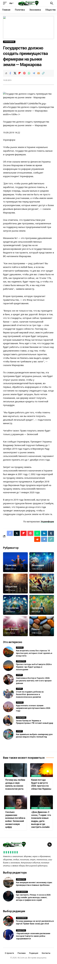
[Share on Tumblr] (51, 533)
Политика (10, 565)
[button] (5, 3)
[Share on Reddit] (37, 539)
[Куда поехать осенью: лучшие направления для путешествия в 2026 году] (8, 706)
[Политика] (15, 562)
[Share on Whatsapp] (29, 73)
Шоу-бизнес (12, 629)
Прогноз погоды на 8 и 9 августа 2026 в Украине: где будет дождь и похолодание (34, 667)
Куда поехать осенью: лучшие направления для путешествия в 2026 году (33, 708)
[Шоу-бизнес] (15, 626)
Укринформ (47, 521)
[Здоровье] (41, 605)
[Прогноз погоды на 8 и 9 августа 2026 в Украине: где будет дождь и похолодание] (8, 665)
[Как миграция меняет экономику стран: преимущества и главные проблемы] (8, 882)
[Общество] (15, 583)
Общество (11, 586)
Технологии (12, 608)
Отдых (34, 808)
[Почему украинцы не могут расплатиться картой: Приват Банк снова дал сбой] (8, 921)
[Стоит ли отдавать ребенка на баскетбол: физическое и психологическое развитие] (8, 693)
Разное (36, 629)
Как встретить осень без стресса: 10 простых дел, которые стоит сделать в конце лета (34, 653)
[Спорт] (41, 583)
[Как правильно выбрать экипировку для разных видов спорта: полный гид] (8, 734)
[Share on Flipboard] (19, 73)
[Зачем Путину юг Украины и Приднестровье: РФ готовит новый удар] (8, 720)
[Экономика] (41, 562)
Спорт (35, 586)
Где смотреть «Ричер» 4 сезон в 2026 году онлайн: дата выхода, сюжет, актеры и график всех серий (33, 897)
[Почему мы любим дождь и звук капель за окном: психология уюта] (15, 770)
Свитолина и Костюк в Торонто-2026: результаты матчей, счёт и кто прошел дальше (34, 680)
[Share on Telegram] (34, 73)
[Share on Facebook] (10, 73)
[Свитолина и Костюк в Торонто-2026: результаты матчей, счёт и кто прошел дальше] (8, 679)
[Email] (38, 73)
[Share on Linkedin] (44, 533)
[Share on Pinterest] (24, 73)
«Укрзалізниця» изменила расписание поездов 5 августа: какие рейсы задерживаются (33, 936)
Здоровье (37, 608)
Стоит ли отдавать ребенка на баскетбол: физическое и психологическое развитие (29, 694)
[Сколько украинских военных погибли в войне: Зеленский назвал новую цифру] (15, 802)
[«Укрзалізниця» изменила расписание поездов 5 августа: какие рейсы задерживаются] (8, 934)
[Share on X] (15, 73)
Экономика (9, 42)
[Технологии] (15, 605)
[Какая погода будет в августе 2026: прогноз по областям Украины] (41, 770)
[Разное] (41, 626)
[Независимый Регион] (28, 3)
